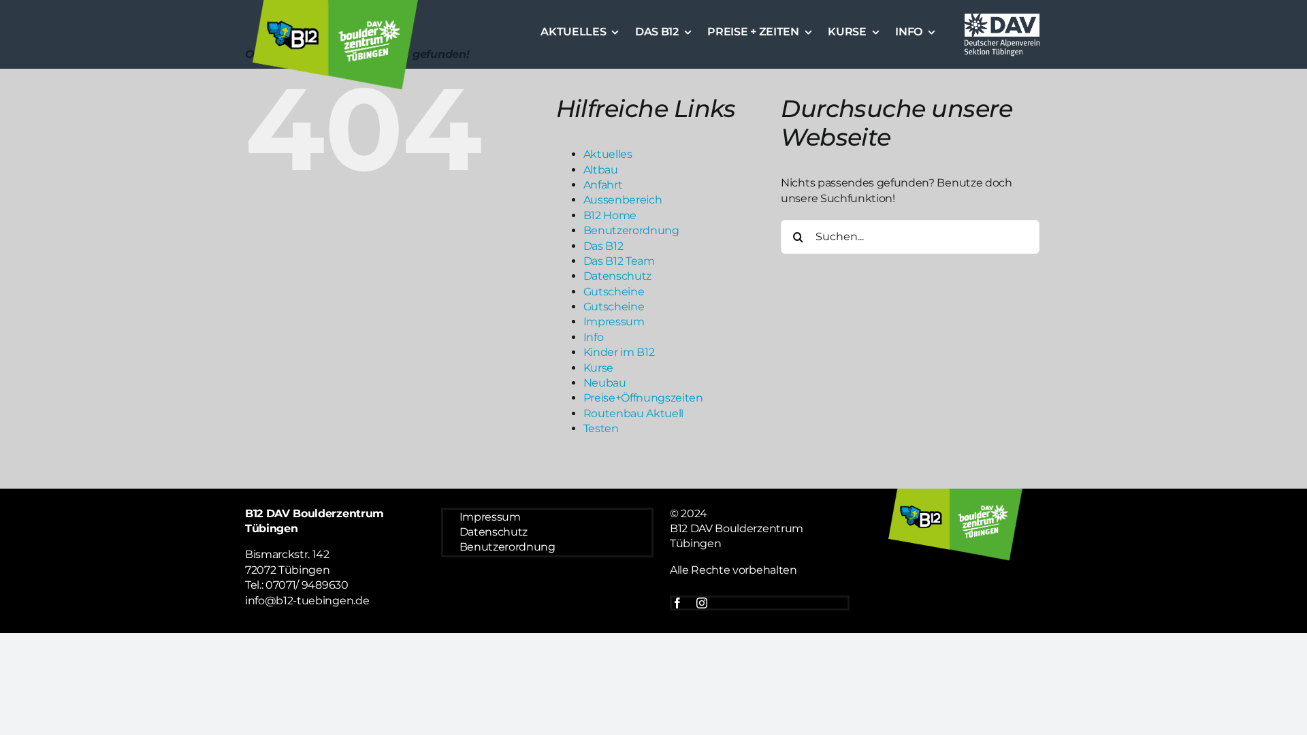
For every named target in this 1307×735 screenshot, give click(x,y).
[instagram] (701, 603)
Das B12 (603, 246)
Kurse (598, 367)
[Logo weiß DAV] (1002, 15)
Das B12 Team (619, 261)
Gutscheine (614, 291)
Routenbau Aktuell (633, 413)
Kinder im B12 (619, 352)
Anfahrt (603, 184)
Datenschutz (617, 276)
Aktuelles (607, 154)
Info (593, 337)
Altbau (600, 169)
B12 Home (609, 215)
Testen (601, 428)
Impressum (614, 321)
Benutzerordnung (631, 230)
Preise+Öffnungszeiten (643, 397)
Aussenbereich (622, 199)
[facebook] (677, 603)
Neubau (604, 382)
